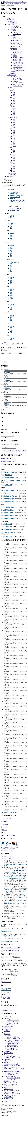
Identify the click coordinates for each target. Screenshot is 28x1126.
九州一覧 (12, 326)
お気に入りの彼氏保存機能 (14, 1038)
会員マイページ (8, 179)
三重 (14, 133)
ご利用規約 (13, 71)
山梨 (14, 119)
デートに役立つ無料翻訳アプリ (15, 1040)
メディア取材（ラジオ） (19, 70)
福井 (14, 127)
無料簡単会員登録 (11, 19)
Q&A (11, 41)
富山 (14, 124)
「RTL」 (6, 886)
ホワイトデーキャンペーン (11, 1092)
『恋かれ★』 (16, 957)
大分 (14, 165)
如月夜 (10, 485)
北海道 (11, 90)
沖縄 (11, 170)
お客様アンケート (8, 1089)
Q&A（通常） (16, 43)
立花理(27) (20, 897)
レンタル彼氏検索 (14, 210)
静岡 (14, 135)
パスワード (5, 447)
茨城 (14, 113)
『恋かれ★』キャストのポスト (13, 950)
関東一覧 (12, 245)
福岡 (14, 163)
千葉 (14, 111)
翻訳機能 (15, 56)
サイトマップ (7, 1101)
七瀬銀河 (12, 490)
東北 (11, 97)
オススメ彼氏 (13, 76)
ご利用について (11, 24)
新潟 (14, 122)
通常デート (16, 30)
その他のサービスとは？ (13, 1023)
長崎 (14, 168)
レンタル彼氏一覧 (11, 75)
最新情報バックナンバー (10, 1081)
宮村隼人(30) (7, 372)
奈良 (14, 144)
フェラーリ (19, 480)
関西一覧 (12, 289)
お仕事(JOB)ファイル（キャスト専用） (14, 1068)
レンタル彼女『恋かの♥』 (10, 1095)
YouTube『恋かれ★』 (18, 62)
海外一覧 (12, 216)
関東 (11, 105)
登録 (24, 450)
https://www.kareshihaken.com (8, 1007)
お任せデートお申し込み (10, 1084)
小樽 (14, 94)
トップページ (10, 18)
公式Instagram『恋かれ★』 (14, 1043)
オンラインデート (17, 32)
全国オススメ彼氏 (17, 79)
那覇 (14, 171)
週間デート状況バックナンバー (12, 1082)
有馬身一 (12, 515)
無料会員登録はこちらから (8, 458)
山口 (14, 152)
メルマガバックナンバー (10, 1076)
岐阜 (14, 132)
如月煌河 (12, 518)
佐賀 (14, 166)
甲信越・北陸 (13, 117)
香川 (14, 155)
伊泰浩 (10, 524)
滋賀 (14, 143)
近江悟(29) (6, 404)
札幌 (14, 92)
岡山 (14, 149)
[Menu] (2, 3)
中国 (11, 147)
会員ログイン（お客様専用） (14, 1073)
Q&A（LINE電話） (18, 46)
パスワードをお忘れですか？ (15, 450)
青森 (14, 98)
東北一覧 (12, 233)
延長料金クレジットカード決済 (9, 847)
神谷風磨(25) (7, 388)
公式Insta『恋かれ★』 (18, 63)
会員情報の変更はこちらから (8, 461)
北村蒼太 (12, 472)
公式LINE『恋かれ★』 (13, 1046)
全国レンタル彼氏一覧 (16, 209)
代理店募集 (13, 174)
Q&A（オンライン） (18, 44)
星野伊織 (12, 510)
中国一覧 (12, 304)
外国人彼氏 (13, 198)
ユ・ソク (12, 493)
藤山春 (10, 475)
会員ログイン (13, 21)
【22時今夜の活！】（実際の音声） (17, 878)
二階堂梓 (12, 507)
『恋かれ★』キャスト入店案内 (13, 948)
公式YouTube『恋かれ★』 (13, 1042)
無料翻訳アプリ (17, 60)
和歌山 (14, 146)
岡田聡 (10, 529)
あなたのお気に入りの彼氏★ (17, 200)
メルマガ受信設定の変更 (13, 1078)
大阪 (14, 138)
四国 (11, 154)
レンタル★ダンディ (9, 1098)
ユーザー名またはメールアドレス (11, 444)
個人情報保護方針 (14, 73)
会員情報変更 (13, 23)
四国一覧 (12, 316)
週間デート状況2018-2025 (10, 812)
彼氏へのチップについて (7, 850)
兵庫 (14, 140)
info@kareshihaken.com (6, 1010)
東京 (14, 106)
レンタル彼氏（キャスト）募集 (12, 1057)
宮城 (14, 100)
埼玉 (14, 109)
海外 (11, 87)
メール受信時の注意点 (10, 1056)
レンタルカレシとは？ (13, 1020)
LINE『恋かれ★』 (17, 67)
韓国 (14, 89)
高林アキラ (14, 532)
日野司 (10, 526)
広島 (14, 151)
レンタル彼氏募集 (11, 173)
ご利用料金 (13, 35)
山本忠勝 (12, 496)
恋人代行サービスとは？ (13, 1021)
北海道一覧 (13, 223)
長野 (14, 121)
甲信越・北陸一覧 (14, 262)
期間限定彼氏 (16, 81)
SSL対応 (6, 1054)
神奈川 (14, 108)
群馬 (14, 116)
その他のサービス (17, 27)
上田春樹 (12, 501)
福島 (14, 102)
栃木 (14, 114)
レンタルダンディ (17, 86)
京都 (14, 141)
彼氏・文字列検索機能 (18, 57)
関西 (11, 136)
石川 (14, 125)
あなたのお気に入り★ (18, 84)
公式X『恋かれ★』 (18, 65)
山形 (14, 103)
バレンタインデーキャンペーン (12, 1090)
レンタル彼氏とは (14, 26)
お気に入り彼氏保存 (18, 59)
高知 (14, 160)
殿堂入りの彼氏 (17, 78)
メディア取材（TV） (18, 68)
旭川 (14, 95)
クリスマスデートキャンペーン (12, 1093)
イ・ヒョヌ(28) (7, 396)
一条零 (10, 536)
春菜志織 (12, 477)
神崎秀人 (12, 512)
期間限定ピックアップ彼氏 (17, 195)
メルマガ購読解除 (11, 1079)
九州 (11, 162)
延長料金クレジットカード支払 (12, 1065)
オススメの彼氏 (14, 192)
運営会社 (6, 1062)
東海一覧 (12, 277)
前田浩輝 (12, 499)
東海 (11, 128)
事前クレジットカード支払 (11, 1064)
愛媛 (14, 157)
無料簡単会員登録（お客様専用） (13, 1071)
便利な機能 (13, 54)
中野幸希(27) (7, 380)
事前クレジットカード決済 (8, 848)
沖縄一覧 (12, 338)
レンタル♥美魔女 (8, 1097)
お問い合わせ (10, 176)
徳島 (14, 159)
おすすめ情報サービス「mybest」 (13, 903)
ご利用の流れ (13, 29)
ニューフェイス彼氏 (18, 82)
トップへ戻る (4, 1115)
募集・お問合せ (8, 182)
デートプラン (13, 48)
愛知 (14, 130)
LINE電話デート (17, 34)
